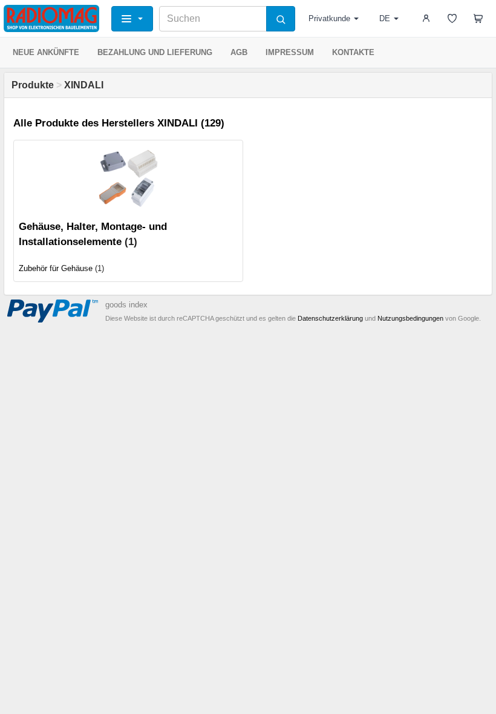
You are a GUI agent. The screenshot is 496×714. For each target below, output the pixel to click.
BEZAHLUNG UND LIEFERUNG (154, 52)
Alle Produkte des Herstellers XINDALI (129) (118, 123)
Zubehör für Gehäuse (56, 268)
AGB (238, 52)
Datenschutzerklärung (330, 318)
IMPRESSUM (290, 52)
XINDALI (83, 85)
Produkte (32, 85)
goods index (126, 304)
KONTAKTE (353, 52)
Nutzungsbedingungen (410, 318)
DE (384, 18)
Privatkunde (329, 18)
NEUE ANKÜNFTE (46, 52)
